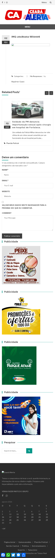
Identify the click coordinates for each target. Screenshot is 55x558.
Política (25, 546)
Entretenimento (39, 546)
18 (17, 517)
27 (32, 520)
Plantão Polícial (12, 143)
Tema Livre (32, 550)
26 (25, 520)
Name (5, 170)
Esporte (21, 550)
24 (10, 520)
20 (32, 517)
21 (39, 517)
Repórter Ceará (18, 82)
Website (6, 191)
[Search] (29, 450)
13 (32, 514)
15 (47, 514)
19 (25, 517)
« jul (3, 528)
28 (39, 520)
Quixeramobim (24, 542)
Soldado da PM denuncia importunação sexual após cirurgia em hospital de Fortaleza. (31, 125)
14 (39, 514)
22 (47, 517)
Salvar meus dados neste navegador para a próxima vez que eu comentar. (24, 206)
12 (25, 514)
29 (47, 520)
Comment (7, 213)
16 (3, 517)
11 (17, 514)
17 (10, 517)
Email (5, 180)
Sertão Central (12, 546)
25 (17, 520)
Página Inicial (9, 542)
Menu (44, 2)
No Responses (36, 76)
